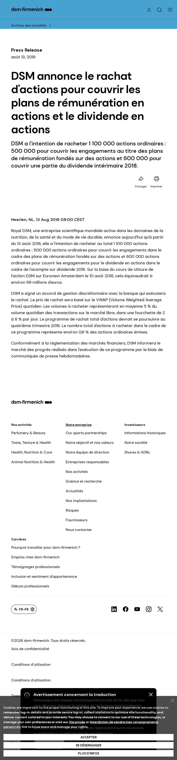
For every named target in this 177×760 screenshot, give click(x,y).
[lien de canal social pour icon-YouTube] (137, 609)
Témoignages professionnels (35, 566)
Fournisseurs (76, 520)
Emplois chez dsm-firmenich (35, 557)
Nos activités (21, 425)
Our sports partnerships (86, 432)
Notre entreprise (78, 425)
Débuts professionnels (30, 586)
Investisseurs (134, 425)
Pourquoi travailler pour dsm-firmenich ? (45, 547)
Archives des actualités (28, 25)
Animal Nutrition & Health (33, 462)
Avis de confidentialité (30, 648)
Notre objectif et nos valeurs (90, 442)
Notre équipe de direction (87, 452)
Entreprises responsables (87, 462)
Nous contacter (79, 529)
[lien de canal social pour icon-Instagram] (148, 609)
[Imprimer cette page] (156, 179)
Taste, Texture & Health (31, 442)
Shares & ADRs (137, 452)
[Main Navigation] (170, 9)
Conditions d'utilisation (30, 664)
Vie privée (77, 722)
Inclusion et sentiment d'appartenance (44, 576)
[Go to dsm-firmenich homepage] (31, 9)
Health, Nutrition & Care (31, 452)
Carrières (18, 539)
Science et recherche (84, 481)
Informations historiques (145, 432)
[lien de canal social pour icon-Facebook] (125, 609)
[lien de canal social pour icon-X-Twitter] (160, 609)
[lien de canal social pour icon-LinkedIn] (114, 609)
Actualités (74, 491)
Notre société (135, 442)
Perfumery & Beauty (28, 432)
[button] (159, 10)
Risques (72, 510)
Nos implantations (81, 500)
